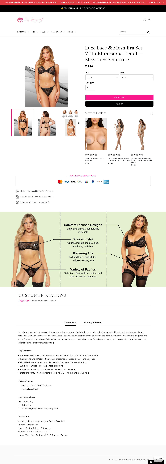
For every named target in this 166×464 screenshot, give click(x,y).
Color (122, 72)
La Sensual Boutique (125, 459)
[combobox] (132, 32)
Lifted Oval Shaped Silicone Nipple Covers (94, 159)
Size (87, 72)
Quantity (89, 83)
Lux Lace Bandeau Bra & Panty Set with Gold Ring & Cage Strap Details (142, 160)
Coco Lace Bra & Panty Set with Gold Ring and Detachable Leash (119, 159)
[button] (152, 113)
